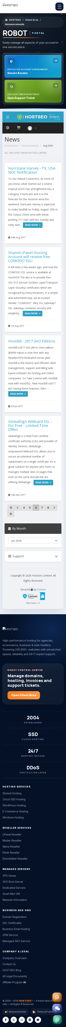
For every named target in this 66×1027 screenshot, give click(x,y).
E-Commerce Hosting (15, 811)
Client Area (31, 19)
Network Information (15, 899)
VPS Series (9, 875)
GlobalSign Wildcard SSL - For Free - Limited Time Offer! (30, 425)
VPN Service (10, 935)
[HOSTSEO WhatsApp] (22, 1020)
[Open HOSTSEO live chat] (57, 1008)
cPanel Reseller (12, 834)
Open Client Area (23, 695)
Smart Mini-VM (11, 893)
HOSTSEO (15, 19)
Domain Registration (15, 916)
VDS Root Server (13, 881)
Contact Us (9, 964)
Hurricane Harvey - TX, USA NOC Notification (31, 170)
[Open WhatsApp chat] (57, 1019)
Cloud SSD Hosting (14, 799)
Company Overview (15, 958)
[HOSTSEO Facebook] (6, 1020)
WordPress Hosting (14, 805)
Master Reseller (12, 840)
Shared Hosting (12, 793)
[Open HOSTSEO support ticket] (57, 997)
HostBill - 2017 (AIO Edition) (31, 341)
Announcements (30, 145)
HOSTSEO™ (26, 1000)
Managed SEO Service (16, 941)
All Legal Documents (15, 976)
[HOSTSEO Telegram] (30, 1020)
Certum (41, 589)
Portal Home (11, 145)
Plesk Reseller (11, 852)
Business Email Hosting (16, 928)
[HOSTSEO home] (10, 6)
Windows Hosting (13, 817)
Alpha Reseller (11, 846)
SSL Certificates (12, 922)
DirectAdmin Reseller (15, 858)
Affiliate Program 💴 (14, 982)
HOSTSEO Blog (12, 970)
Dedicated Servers (14, 887)
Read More (31, 225)
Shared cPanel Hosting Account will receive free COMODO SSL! (29, 256)
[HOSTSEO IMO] (38, 1020)
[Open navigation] (59, 7)
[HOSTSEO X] (14, 1020)
